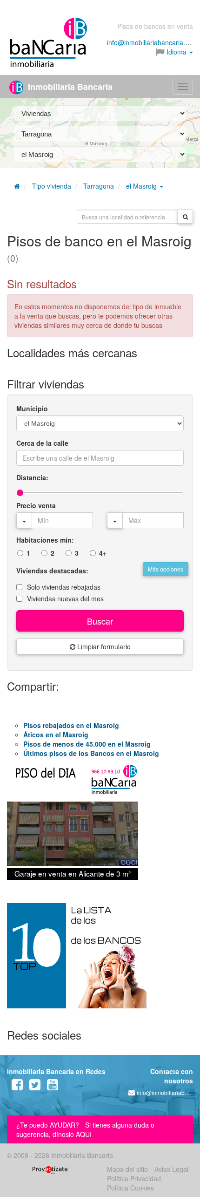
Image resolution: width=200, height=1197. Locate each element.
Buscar (100, 621)
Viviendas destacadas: (52, 570)
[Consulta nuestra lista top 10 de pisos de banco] (100, 961)
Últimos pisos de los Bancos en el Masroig (91, 753)
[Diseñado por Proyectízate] (50, 1169)
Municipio (32, 408)
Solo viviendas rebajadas (63, 587)
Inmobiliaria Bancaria (69, 87)
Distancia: (32, 477)
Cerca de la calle (42, 443)
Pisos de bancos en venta (155, 26)
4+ (103, 553)
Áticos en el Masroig (55, 734)
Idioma (176, 51)
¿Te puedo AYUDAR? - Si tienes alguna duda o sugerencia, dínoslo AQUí (85, 1129)
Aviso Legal (171, 1169)
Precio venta (36, 505)
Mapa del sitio (127, 1169)
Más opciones (165, 569)
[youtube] (52, 1086)
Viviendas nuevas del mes (65, 598)
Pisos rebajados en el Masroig (71, 725)
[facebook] (17, 1086)
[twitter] (34, 1086)
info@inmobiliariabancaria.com (152, 42)
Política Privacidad (134, 1178)
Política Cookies (130, 1187)
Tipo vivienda (51, 185)
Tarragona (98, 185)
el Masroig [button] (142, 185)
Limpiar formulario (103, 646)
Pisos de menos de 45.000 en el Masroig (87, 743)
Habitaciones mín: (45, 539)
